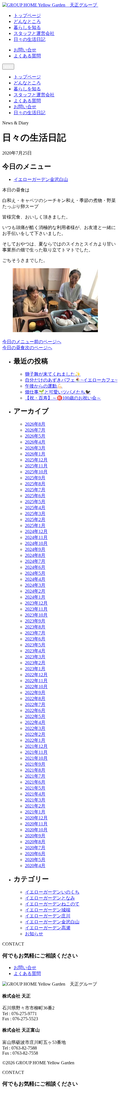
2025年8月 (35, 483)
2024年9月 (35, 549)
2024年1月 (35, 597)
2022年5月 (35, 716)
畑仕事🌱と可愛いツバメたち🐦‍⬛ (58, 392)
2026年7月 (35, 430)
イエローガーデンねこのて (52, 904)
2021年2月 (35, 805)
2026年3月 (35, 447)
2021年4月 (35, 794)
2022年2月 (35, 734)
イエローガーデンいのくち (52, 892)
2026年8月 (35, 424)
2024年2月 (35, 591)
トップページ (27, 76)
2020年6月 (35, 853)
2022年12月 (36, 674)
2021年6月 (35, 782)
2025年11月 (36, 465)
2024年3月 (35, 585)
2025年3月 (35, 513)
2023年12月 (36, 603)
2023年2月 (35, 662)
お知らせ (34, 933)
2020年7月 (35, 847)
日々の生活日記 (29, 112)
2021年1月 (35, 811)
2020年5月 (35, 859)
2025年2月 (35, 519)
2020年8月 (35, 841)
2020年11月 (36, 823)
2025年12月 (36, 459)
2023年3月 (35, 656)
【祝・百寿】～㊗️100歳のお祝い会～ (63, 397)
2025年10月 (36, 471)
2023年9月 (35, 621)
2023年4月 (35, 650)
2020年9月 (35, 835)
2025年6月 (35, 495)
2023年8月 (35, 626)
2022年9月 (35, 692)
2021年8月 (35, 770)
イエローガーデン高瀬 (47, 927)
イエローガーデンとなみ (50, 898)
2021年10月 (36, 758)
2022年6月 (35, 710)
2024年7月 (35, 561)
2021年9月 (35, 764)
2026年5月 (35, 436)
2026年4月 (35, 442)
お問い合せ (25, 49)
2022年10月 (36, 686)
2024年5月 (35, 573)
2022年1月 (35, 740)
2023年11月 (36, 609)
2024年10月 (36, 543)
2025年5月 (35, 501)
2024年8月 (35, 555)
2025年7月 (35, 489)
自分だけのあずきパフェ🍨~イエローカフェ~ (71, 380)
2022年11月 (36, 680)
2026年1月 (35, 453)
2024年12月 (36, 531)
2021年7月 (35, 776)
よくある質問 (27, 55)
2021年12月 (36, 746)
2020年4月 (35, 865)
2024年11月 (36, 537)
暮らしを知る (27, 88)
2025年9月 (35, 477)
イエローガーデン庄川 (47, 915)
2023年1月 (35, 668)
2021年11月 (36, 752)
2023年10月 (36, 615)
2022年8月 (35, 698)
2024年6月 (35, 567)
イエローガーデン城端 (47, 909)
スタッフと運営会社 (34, 94)
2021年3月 (35, 800)
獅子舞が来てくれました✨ (53, 374)
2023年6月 (35, 638)
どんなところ (27, 82)
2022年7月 (35, 704)
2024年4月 (35, 579)
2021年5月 (35, 788)
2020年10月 (36, 829)
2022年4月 (35, 722)
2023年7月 (35, 632)
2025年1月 (35, 525)
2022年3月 (35, 728)
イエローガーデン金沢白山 (41, 179)
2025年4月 (35, 507)
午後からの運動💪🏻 (43, 386)
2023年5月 (35, 644)
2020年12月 (36, 817)
